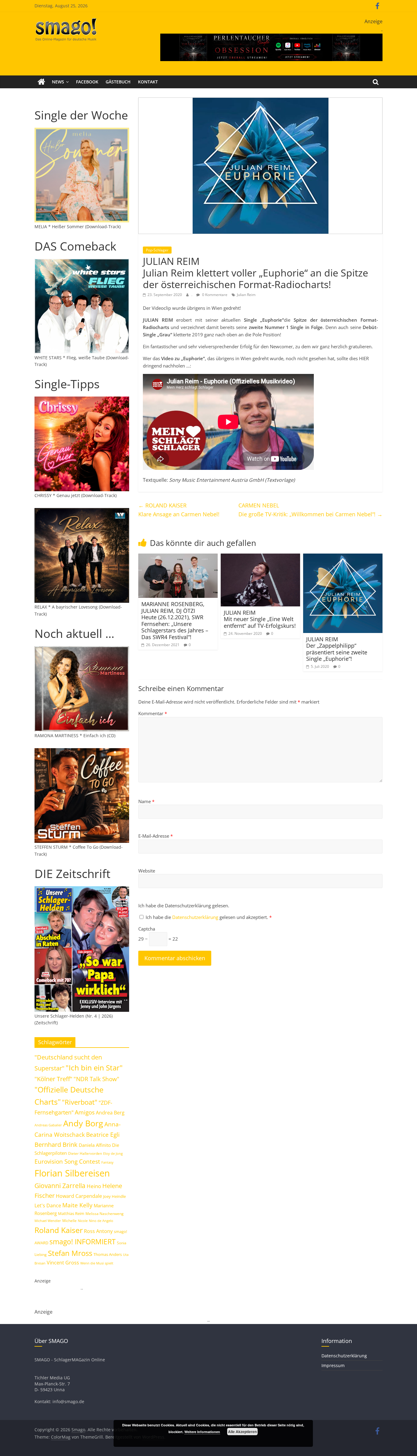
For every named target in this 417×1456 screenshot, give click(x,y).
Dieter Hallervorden (85, 1153)
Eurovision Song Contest (67, 1161)
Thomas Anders (107, 1254)
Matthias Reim (71, 1213)
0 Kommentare (214, 294)
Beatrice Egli (103, 1134)
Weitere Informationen (202, 1431)
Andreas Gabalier (48, 1125)
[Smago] (41, 81)
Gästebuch (118, 82)
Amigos (85, 1112)
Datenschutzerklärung (195, 917)
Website (146, 871)
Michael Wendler (47, 1220)
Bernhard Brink (56, 1144)
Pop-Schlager (157, 250)
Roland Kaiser (58, 1230)
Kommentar (152, 713)
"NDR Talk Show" (96, 1079)
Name (146, 801)
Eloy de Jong (113, 1153)
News (58, 82)
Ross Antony (98, 1231)
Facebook (87, 82)
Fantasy (107, 1162)
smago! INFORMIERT (82, 1241)
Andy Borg (83, 1123)
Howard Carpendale (79, 1196)
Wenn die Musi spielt (96, 1263)
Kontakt (148, 82)
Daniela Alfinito (95, 1145)
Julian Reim (246, 294)
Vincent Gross (63, 1262)
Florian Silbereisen (72, 1173)
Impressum (333, 1365)
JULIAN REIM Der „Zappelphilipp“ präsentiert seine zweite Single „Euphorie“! (336, 649)
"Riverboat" (79, 1102)
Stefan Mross (70, 1253)
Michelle (69, 1220)
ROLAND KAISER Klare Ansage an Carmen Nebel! (178, 510)
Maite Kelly (77, 1205)
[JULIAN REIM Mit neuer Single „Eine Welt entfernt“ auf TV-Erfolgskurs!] (260, 557)
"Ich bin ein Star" (94, 1068)
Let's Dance (47, 1205)
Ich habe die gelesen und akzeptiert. (209, 917)
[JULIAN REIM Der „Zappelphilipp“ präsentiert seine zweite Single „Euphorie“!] (343, 557)
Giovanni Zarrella (59, 1185)
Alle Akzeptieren (242, 1431)
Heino (94, 1186)
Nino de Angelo (101, 1220)
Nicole (83, 1220)
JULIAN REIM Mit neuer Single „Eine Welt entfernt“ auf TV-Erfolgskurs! (260, 619)
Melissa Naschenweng (104, 1213)
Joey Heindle (114, 1196)
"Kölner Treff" (53, 1078)
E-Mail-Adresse (155, 836)
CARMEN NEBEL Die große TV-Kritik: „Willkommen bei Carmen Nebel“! (310, 510)
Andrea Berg (110, 1112)
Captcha (146, 929)
